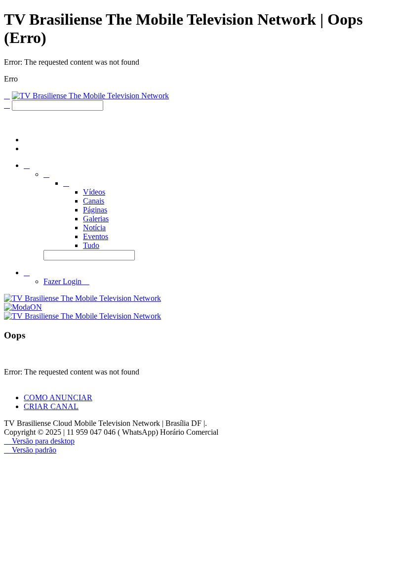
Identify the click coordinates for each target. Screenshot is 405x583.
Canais (93, 201)
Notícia (94, 227)
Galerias (96, 218)
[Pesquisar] (7, 105)
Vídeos (94, 192)
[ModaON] (23, 307)
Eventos (95, 236)
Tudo (91, 245)
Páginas (95, 210)
